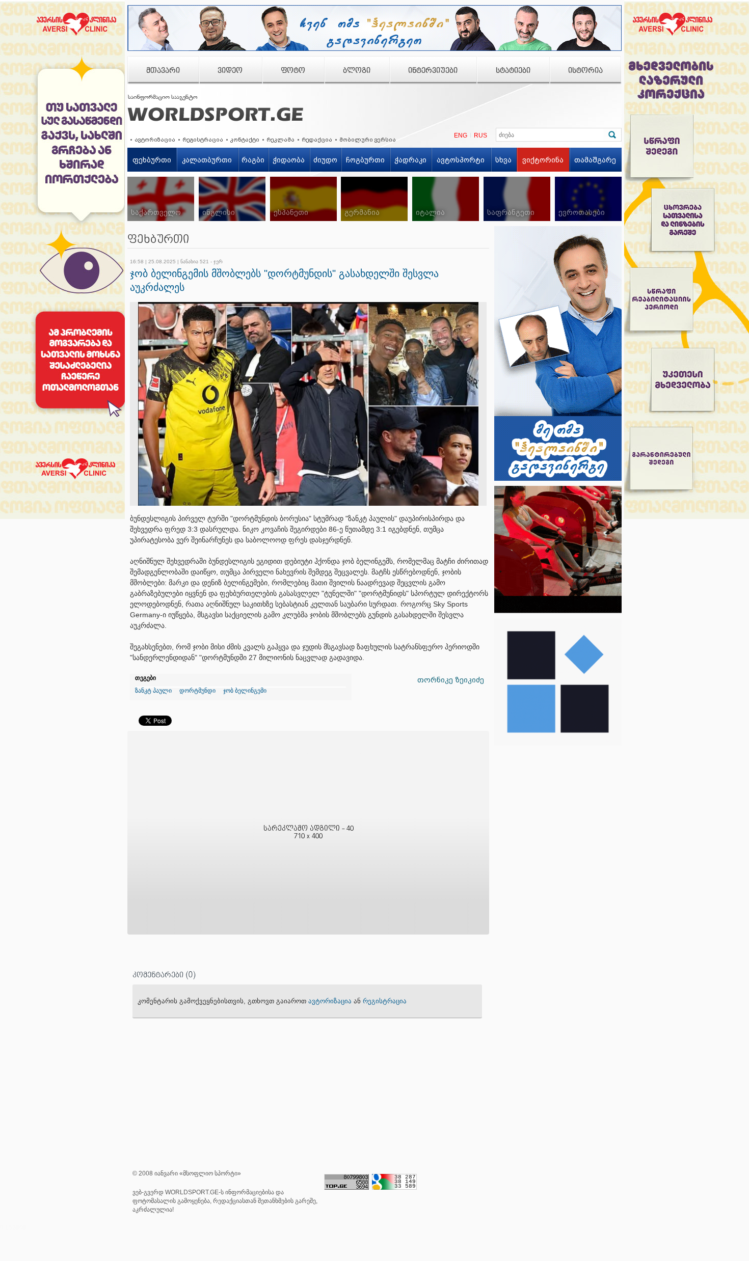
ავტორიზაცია (155, 139)
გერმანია (362, 212)
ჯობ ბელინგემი (244, 691)
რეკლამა (280, 139)
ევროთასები (581, 212)
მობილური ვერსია (367, 139)
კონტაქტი (244, 139)
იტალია (430, 212)
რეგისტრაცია (202, 139)
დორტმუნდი (197, 691)
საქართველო (156, 212)
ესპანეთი (291, 212)
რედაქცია (317, 139)
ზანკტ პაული (153, 691)
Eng (460, 135)
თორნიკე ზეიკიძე (450, 679)
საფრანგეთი (510, 212)
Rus (480, 135)
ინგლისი (218, 212)
